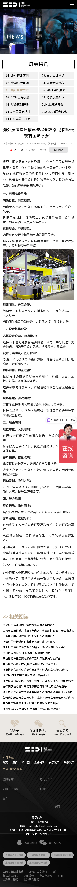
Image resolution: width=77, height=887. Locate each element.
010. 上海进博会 (52, 104)
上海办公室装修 (38, 871)
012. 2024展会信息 (54, 111)
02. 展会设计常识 (53, 75)
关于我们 (54, 762)
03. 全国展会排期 (17, 82)
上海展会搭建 (10, 879)
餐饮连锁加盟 (10, 875)
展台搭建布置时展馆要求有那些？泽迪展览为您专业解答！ (37, 669)
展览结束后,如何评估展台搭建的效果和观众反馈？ (32, 708)
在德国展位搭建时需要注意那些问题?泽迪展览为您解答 (35, 686)
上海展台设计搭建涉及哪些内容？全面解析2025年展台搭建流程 (40, 630)
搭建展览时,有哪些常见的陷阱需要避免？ (27, 675)
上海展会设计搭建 (38, 862)
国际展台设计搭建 (13, 871)
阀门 (55, 871)
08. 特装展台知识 (53, 97)
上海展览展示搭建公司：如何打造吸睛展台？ (29, 636)
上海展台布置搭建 (14, 862)
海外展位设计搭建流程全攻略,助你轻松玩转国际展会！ (34, 647)
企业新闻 (39, 762)
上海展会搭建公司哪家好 (62, 855)
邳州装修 (29, 875)
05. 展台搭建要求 (17, 90)
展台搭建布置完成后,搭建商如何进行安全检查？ (30, 664)
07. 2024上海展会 (18, 97)
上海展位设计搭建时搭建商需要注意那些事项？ (30, 641)
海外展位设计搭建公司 (55, 547)
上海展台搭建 (31, 879)
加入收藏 (18, 150)
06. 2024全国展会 (53, 90)
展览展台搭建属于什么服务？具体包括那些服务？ (31, 703)
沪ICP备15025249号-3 (38, 834)
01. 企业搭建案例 (17, 75)
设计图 (26, 762)
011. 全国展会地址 (18, 111)
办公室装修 (45, 875)
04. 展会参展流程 (53, 82)
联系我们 (69, 762)
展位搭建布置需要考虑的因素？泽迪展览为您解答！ (33, 658)
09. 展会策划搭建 (17, 104)
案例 (15, 762)
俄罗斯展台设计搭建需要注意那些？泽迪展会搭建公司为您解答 (39, 681)
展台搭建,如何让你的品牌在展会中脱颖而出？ (29, 653)
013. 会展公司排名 (18, 119)
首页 (5, 762)
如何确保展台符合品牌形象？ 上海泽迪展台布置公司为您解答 (38, 697)
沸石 (60, 875)
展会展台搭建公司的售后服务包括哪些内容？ (29, 625)
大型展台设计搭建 (14, 854)
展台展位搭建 (38, 854)
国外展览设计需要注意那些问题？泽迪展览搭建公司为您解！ (38, 692)
